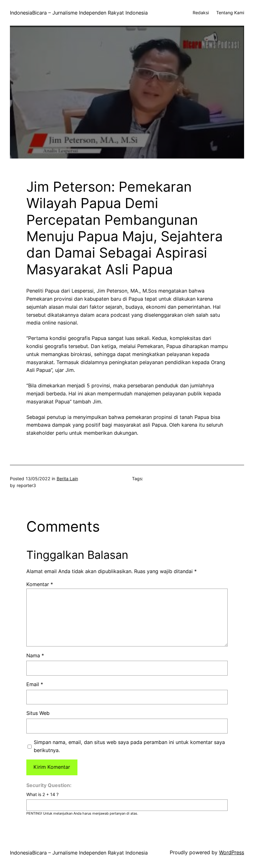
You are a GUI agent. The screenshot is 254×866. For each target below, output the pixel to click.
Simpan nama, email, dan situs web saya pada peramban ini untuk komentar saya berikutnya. (129, 746)
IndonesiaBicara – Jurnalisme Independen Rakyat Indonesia (79, 13)
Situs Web (38, 713)
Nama (35, 655)
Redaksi (201, 12)
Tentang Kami (230, 12)
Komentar (39, 584)
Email (34, 684)
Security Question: (49, 785)
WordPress (231, 852)
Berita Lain (67, 478)
